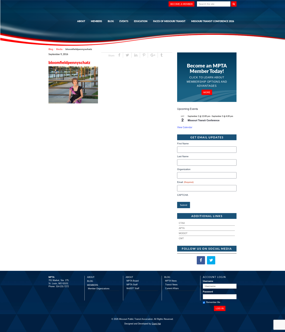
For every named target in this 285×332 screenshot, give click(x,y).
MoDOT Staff (133, 288)
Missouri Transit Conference (204, 120)
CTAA (182, 223)
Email (185, 182)
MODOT (183, 233)
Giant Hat (156, 323)
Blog (111, 21)
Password (208, 291)
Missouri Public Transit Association (64, 20)
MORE (206, 92)
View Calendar (184, 127)
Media (59, 49)
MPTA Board (133, 281)
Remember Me (213, 302)
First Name (183, 143)
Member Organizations (99, 288)
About (81, 21)
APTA (182, 228)
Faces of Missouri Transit (169, 21)
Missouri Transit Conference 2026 (212, 21)
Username (208, 281)
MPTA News (171, 281)
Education (140, 21)
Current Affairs (172, 288)
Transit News (171, 284)
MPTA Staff (132, 284)
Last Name (183, 156)
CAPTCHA (182, 195)
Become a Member (181, 4)
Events (123, 21)
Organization (183, 169)
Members (96, 21)
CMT (181, 238)
